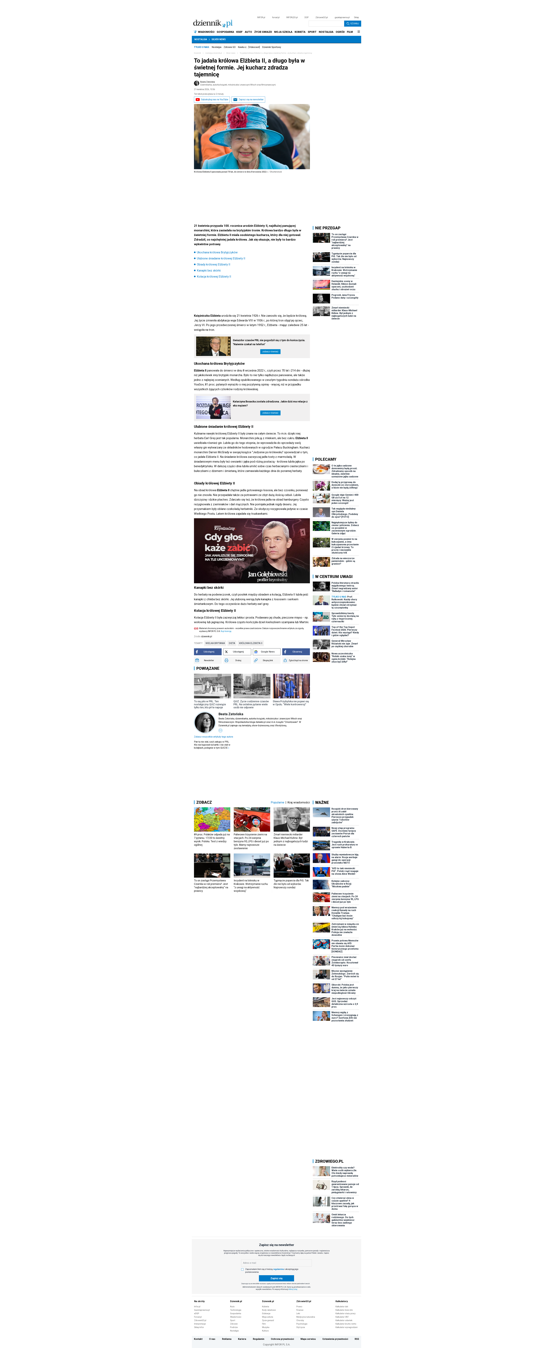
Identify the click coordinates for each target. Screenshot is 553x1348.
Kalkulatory (342, 1301)
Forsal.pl (198, 1317)
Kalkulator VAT (342, 1317)
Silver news (219, 39)
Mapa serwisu (308, 1339)
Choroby (300, 1320)
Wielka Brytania (215, 643)
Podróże (234, 1327)
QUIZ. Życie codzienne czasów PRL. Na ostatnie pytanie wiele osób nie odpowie (251, 704)
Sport (232, 1320)
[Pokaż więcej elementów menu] (358, 32)
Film (264, 1324)
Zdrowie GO (230, 47)
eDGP (196, 1313)
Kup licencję (226, 631)
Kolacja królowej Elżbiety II (214, 276)
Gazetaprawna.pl (202, 1310)
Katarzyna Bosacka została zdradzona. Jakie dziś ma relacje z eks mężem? (270, 403)
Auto (232, 1306)
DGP (307, 17)
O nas (212, 1339)
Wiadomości (235, 1317)
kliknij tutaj (293, 1289)
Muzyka (265, 1327)
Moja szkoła (267, 1317)
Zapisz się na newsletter (251, 99)
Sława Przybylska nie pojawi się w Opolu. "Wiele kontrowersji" (291, 703)
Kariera (242, 1339)
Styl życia (300, 1327)
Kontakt (198, 1339)
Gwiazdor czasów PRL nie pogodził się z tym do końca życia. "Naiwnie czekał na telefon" (269, 342)
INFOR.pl (261, 17)
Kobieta (265, 1306)
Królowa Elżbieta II (250, 643)
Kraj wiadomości (298, 802)
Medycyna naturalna (305, 1317)
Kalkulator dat (342, 1306)
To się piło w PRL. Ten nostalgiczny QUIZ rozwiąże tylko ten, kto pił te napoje (210, 704)
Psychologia (301, 1324)
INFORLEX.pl (292, 17)
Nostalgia (200, 39)
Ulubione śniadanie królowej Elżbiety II (221, 258)
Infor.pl (197, 1306)
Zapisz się (276, 1278)
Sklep (356, 17)
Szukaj (354, 23)
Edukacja (266, 1313)
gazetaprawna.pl (342, 17)
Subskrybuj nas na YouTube (214, 99)
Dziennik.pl (236, 1301)
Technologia (235, 1310)
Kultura (265, 1331)
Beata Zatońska (238, 83)
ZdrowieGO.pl (322, 17)
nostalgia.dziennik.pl (213, 53)
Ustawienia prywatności (335, 1339)
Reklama (226, 1339)
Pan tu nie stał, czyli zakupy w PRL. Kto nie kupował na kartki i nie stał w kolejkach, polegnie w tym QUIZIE (212, 744)
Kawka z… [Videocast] (249, 47)
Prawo (299, 1306)
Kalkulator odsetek (344, 1320)
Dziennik (197, 53)
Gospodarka (235, 1313)
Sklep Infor (199, 1327)
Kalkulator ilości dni (344, 1310)
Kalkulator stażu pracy (346, 1313)
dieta (232, 643)
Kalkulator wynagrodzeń (347, 1327)
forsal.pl (276, 17)
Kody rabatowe (269, 1310)
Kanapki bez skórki (209, 270)
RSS (357, 1339)
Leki (298, 1313)
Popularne (277, 802)
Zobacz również (270, 351)
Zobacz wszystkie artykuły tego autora (213, 736)
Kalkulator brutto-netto (346, 1324)
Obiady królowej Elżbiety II (213, 264)
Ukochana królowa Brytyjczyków (217, 252)
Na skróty (199, 1301)
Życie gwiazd (268, 1320)
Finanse (299, 1310)
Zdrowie (234, 1324)
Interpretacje (200, 1324)
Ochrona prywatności (282, 1339)
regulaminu (278, 1269)
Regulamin (258, 1339)
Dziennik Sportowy (271, 47)
